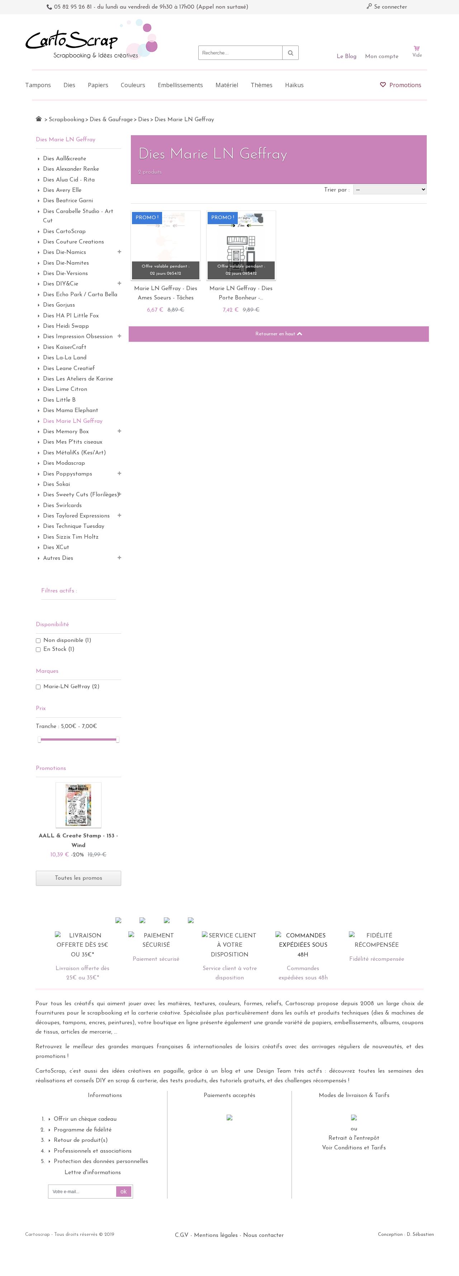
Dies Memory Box (66, 432)
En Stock (59, 649)
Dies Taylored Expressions (76, 516)
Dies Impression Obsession (78, 337)
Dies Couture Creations (73, 242)
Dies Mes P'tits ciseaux (72, 442)
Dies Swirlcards (62, 506)
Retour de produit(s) (81, 1140)
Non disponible (67, 640)
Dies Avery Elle (62, 190)
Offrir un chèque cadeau (85, 1119)
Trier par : (337, 190)
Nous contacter (263, 1235)
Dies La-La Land (64, 358)
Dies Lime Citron (65, 389)
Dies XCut (56, 547)
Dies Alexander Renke (71, 169)
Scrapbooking (66, 120)
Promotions (51, 768)
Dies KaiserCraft (64, 347)
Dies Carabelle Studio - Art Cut (78, 216)
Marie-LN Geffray (71, 687)
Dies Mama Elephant (70, 410)
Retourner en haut (276, 334)
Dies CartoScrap (64, 232)
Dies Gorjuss (59, 305)
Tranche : (48, 726)
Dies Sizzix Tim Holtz (71, 537)
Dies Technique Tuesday (73, 526)
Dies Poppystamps (67, 474)
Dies (143, 120)
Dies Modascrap (64, 463)
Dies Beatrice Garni (68, 201)
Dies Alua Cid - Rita (69, 180)
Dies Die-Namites (66, 263)
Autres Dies (58, 558)
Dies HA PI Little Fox (71, 316)
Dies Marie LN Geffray (73, 421)
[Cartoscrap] (93, 21)
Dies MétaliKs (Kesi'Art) (74, 453)
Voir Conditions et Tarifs (354, 1148)
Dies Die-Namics (64, 252)
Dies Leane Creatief (69, 369)
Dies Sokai (56, 484)
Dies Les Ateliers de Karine (78, 379)
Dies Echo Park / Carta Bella (80, 295)
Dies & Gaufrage (111, 120)
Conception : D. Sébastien (406, 1234)
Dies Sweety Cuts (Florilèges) (81, 495)
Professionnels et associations (93, 1151)
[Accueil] (39, 119)
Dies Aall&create (64, 159)
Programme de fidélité (83, 1130)
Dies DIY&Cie (60, 284)
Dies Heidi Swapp (66, 326)
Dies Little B (59, 400)
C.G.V (182, 1235)
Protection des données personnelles (101, 1161)
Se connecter (389, 7)
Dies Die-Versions (65, 274)
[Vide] (417, 27)
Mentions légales (216, 1235)
